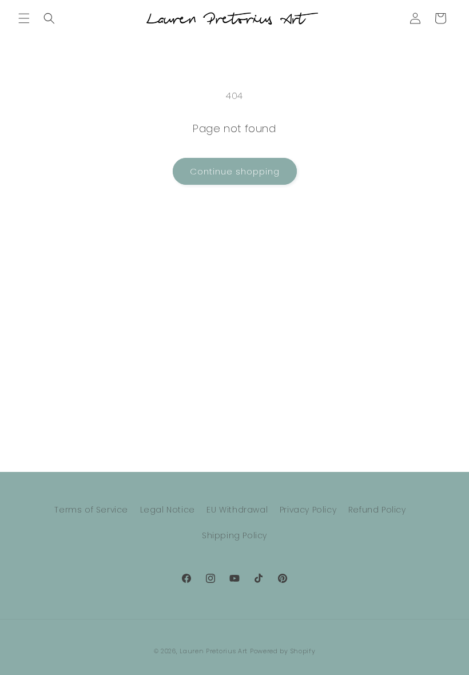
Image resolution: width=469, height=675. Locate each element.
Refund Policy (377, 509)
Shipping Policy (234, 535)
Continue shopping (235, 171)
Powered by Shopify (283, 651)
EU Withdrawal (237, 509)
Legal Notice (167, 509)
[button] (24, 18)
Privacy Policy (308, 509)
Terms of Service (91, 509)
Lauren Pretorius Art (214, 651)
